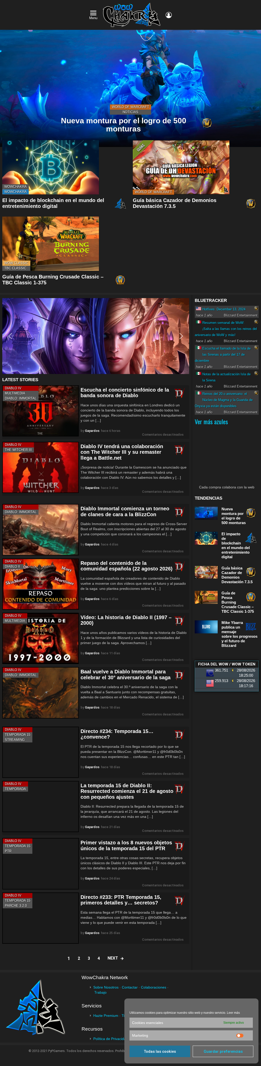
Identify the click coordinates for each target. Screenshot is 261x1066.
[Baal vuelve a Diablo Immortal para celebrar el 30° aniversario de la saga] (40, 692)
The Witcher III (18, 450)
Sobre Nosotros (106, 987)
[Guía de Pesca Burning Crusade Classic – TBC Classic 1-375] (50, 244)
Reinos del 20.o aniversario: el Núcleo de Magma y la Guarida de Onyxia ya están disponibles (224, 400)
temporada (15, 789)
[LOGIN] (169, 15)
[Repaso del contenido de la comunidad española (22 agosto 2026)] (40, 584)
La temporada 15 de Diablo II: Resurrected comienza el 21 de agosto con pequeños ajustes (127, 791)
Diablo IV (13, 388)
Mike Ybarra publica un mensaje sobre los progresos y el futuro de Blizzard (239, 634)
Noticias (130, 112)
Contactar (130, 987)
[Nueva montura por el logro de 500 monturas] (130, 88)
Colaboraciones (153, 987)
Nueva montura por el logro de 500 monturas (233, 516)
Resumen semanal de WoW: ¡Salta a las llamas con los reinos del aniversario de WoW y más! (226, 329)
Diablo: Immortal (20, 398)
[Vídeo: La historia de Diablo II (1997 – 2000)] (40, 638)
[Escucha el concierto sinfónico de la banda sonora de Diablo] (40, 410)
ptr (8, 851)
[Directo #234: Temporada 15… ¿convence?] (40, 752)
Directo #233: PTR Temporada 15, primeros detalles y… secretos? (121, 900)
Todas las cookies (160, 1051)
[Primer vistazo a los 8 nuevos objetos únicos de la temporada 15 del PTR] (40, 863)
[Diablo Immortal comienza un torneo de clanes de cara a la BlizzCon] (40, 529)
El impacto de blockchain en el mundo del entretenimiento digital (53, 203)
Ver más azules (211, 421)
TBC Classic (15, 268)
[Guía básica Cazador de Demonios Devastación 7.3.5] (181, 167)
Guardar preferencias (223, 1051)
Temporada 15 (17, 735)
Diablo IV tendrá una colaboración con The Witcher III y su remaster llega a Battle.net (122, 452)
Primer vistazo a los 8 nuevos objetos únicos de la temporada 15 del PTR (126, 845)
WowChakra (15, 187)
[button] (95, 336)
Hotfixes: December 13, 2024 (223, 309)
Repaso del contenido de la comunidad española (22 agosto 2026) (127, 566)
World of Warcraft (130, 107)
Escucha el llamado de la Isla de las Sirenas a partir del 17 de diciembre (223, 355)
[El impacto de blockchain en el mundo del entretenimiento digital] (50, 167)
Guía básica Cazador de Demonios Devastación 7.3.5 (174, 203)
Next (113, 958)
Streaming (15, 740)
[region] (95, 336)
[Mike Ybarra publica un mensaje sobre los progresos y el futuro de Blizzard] (206, 626)
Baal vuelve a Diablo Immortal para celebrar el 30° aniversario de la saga (126, 674)
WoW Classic (16, 263)
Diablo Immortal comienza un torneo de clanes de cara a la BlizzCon (125, 511)
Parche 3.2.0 (16, 906)
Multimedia (15, 393)
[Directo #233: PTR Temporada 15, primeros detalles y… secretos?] (40, 918)
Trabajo (100, 992)
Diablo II (12, 566)
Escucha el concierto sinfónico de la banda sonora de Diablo (125, 392)
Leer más (233, 1013)
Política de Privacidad (110, 1039)
